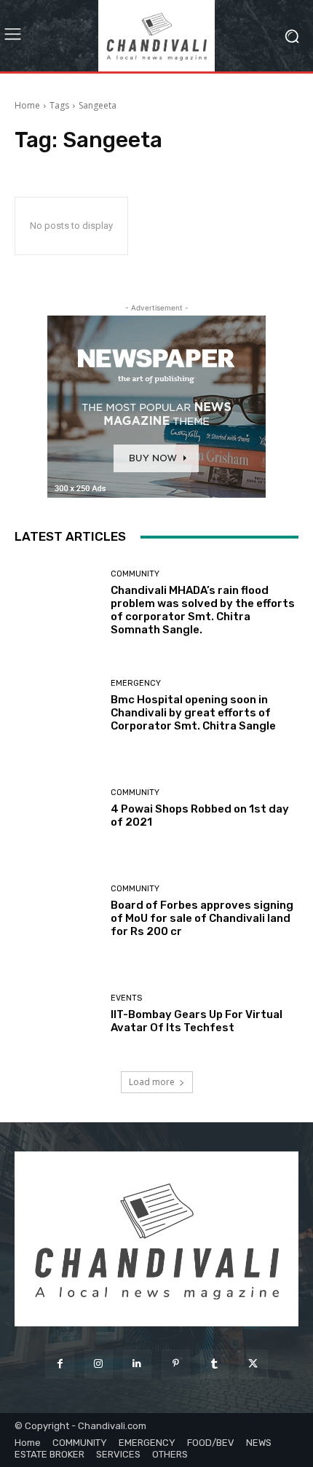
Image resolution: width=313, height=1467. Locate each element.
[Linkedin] (137, 1364)
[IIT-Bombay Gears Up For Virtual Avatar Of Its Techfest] (57, 1014)
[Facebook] (59, 1364)
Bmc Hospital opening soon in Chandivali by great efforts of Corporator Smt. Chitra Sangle (193, 712)
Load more (152, 1082)
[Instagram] (98, 1364)
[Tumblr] (214, 1364)
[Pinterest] (176, 1364)
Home (27, 105)
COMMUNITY (135, 574)
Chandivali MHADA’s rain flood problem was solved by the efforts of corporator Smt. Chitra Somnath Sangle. (203, 610)
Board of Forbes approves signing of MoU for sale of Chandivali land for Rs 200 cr (202, 918)
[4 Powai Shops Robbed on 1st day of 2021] (57, 808)
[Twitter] (253, 1364)
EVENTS (126, 998)
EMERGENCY (136, 683)
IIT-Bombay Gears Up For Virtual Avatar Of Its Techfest (196, 1021)
